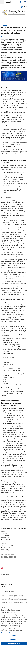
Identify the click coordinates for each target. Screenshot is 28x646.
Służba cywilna (5, 574)
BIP (2, 579)
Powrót (5, 25)
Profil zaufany (4, 577)
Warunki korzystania (6, 584)
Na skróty (4, 563)
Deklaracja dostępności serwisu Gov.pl (11, 589)
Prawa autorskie (5, 581)
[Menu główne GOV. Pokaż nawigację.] (2, 2)
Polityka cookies (5, 572)
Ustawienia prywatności (7, 591)
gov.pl (6, 568)
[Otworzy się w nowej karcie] (2, 557)
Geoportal (3, 586)
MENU (13, 20)
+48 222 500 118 (5, 547)
